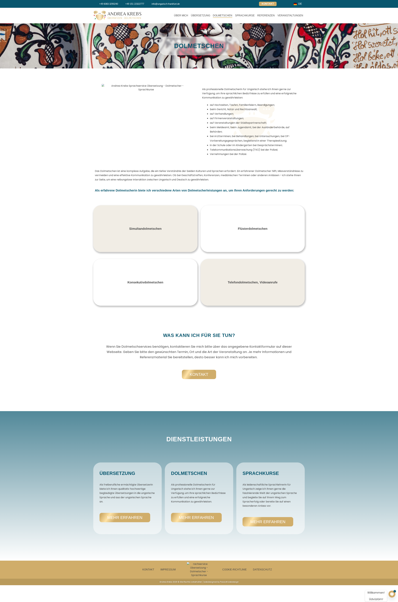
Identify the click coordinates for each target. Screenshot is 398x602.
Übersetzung (200, 15)
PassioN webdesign (229, 582)
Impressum (168, 569)
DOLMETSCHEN (222, 15)
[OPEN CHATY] (392, 596)
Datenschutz (262, 569)
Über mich (181, 15)
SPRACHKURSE (245, 15)
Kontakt (148, 569)
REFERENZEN (266, 15)
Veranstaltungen (290, 15)
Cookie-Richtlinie (234, 569)
